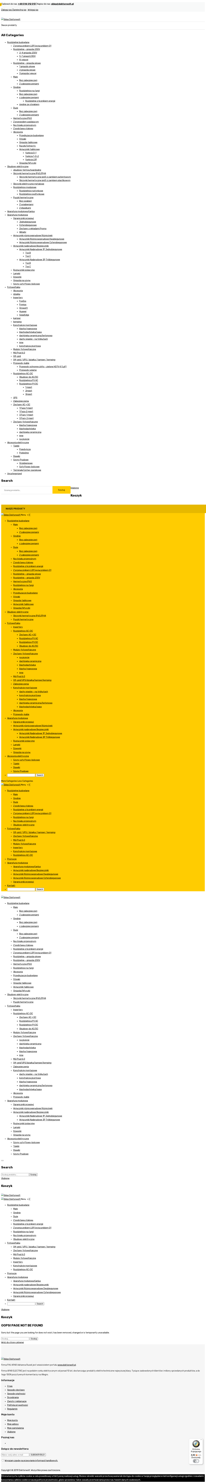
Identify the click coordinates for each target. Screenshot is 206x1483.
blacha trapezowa (28, 328)
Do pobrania (13, 1397)
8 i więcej (23, 59)
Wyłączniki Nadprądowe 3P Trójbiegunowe (39, 259)
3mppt (28, 394)
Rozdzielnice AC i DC (23, 373)
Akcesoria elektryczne (18, 442)
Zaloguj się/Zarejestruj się (13, 10)
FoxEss (22, 301)
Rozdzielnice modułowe (24, 187)
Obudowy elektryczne (18, 166)
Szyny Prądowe (21, 460)
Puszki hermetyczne (23, 197)
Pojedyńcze (25, 449)
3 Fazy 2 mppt (26, 418)
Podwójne (24, 453)
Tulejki (16, 446)
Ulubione (11, 1432)
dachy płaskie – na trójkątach (33, 1074)
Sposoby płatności (16, 1393)
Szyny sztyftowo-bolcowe (26, 284)
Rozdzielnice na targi (29, 91)
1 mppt (28, 387)
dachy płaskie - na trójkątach (33, 339)
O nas (10, 1386)
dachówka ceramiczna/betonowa (35, 335)
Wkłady (22, 232)
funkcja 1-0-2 (32, 156)
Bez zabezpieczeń (28, 80)
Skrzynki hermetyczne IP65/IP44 (29, 173)
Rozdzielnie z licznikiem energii (40, 101)
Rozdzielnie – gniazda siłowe (27, 956)
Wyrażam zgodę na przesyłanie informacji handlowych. (31, 1460)
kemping (17, 321)
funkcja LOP (31, 159)
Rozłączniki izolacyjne (24, 270)
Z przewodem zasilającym (26, 122)
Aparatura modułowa (17, 215)
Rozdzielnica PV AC (28, 380)
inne (21, 342)
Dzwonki (17, 277)
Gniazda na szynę (21, 280)
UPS (15, 397)
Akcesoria (18, 132)
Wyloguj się (32, 10)
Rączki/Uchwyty (27, 146)
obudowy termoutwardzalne (27, 170)
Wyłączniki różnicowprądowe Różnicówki (32, 235)
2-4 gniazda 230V (28, 53)
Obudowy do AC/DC (28, 377)
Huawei (22, 311)
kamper (17, 318)
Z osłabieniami (26, 204)
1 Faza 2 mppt (26, 411)
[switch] (196, 1461)
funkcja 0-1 (30, 153)
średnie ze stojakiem (29, 104)
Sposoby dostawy (16, 1390)
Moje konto (12, 1420)
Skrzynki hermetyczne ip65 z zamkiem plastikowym (44, 180)
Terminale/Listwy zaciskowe (27, 470)
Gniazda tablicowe (28, 142)
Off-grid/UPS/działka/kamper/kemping (32, 1063)
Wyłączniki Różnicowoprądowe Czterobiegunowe (43, 242)
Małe (15, 77)
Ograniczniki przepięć (23, 218)
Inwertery (18, 297)
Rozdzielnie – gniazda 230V (26, 960)
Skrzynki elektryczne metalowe (28, 184)
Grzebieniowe (26, 463)
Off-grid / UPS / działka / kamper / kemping (34, 359)
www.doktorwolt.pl (67, 1365)
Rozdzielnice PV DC (28, 384)
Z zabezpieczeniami (29, 84)
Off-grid (17, 356)
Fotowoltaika (13, 287)
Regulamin (12, 1409)
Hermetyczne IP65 (22, 118)
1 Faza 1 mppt (26, 408)
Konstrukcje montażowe (25, 325)
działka (16, 294)
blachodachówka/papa (30, 332)
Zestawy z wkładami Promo (32, 228)
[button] (25, 515)
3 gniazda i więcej (27, 73)
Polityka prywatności (17, 1405)
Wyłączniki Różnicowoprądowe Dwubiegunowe (41, 239)
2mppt (28, 391)
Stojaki (22, 139)
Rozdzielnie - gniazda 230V (26, 49)
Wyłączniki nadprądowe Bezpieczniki (31, 246)
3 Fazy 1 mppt (26, 415)
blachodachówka (27, 428)
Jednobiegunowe (27, 222)
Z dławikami (25, 208)
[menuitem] (18, 521)
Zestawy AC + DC (21, 404)
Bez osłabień (25, 201)
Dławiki (16, 456)
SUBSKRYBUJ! (38, 1455)
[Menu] (201, 1440)
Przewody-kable (21, 363)
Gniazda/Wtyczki (27, 163)
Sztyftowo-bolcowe (29, 466)
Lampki (16, 273)
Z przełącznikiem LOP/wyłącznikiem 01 (32, 46)
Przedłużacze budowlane (31, 135)
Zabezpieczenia (21, 401)
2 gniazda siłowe (27, 70)
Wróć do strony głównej (12, 1342)
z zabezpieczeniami (29, 97)
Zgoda (144, 1480)
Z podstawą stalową (23, 128)
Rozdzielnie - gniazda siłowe (27, 63)
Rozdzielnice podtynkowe (31, 194)
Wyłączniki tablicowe (29, 149)
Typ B (28, 253)
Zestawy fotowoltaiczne (25, 422)
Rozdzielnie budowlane (18, 42)
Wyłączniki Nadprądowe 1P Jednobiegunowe (40, 249)
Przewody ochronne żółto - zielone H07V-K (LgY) (43, 366)
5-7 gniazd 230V (27, 56)
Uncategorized (14, 473)
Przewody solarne (28, 370)
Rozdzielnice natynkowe (31, 191)
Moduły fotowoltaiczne (24, 349)
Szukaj (61, 490)
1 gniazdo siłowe (27, 66)
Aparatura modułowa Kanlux (21, 211)
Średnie (17, 87)
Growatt (23, 308)
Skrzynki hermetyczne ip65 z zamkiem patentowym (45, 177)
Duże (15, 108)
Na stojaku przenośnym (24, 125)
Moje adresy (13, 1424)
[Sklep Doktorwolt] (10, 19)
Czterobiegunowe (28, 225)
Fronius (22, 304)
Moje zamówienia (15, 1428)
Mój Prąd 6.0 (19, 353)
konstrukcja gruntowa (30, 346)
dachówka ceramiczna (30, 432)
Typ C (28, 256)
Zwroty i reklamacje (17, 1401)
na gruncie (24, 439)
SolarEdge (24, 315)
